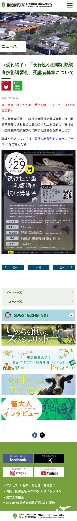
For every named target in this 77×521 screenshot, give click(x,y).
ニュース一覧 (14, 301)
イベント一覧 (14, 292)
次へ (62, 267)
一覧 (38, 267)
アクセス (12, 485)
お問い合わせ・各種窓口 (38, 485)
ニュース (9, 46)
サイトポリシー (53, 491)
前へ (15, 267)
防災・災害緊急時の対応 (22, 491)
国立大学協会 (15, 497)
